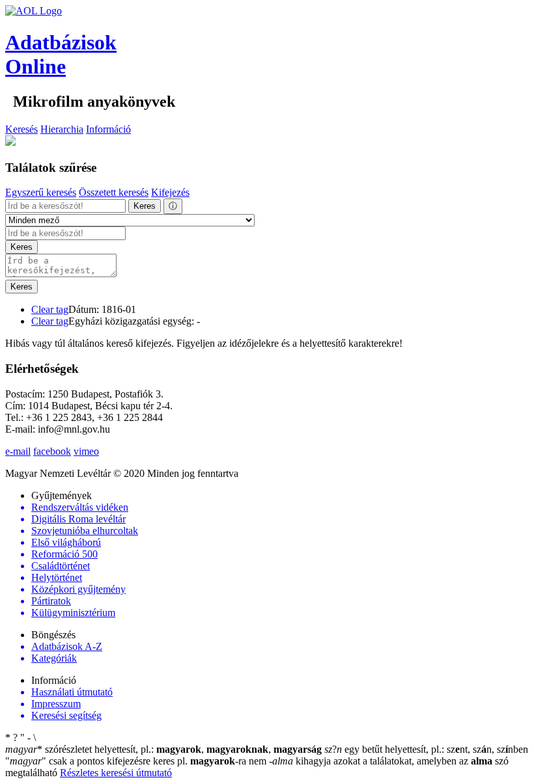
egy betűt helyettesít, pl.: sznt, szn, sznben (426, 749)
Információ (108, 129)
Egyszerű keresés (40, 192)
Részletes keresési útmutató (116, 772)
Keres (145, 206)
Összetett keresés (113, 192)
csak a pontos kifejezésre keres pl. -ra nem (137, 760)
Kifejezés (170, 192)
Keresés (21, 129)
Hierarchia (61, 129)
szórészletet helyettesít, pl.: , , (163, 749)
